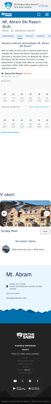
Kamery (41, 36)
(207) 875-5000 (13, 293)
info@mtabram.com (16, 298)
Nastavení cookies (25, 373)
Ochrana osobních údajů (25, 361)
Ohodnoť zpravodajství (9, 132)
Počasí (29, 36)
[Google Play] (19, 388)
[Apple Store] (34, 388)
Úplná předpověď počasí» (39, 107)
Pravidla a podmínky (25, 364)
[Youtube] (15, 381)
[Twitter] (23, 381)
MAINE (5, 31)
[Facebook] (38, 381)
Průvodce (8, 36)
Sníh (19, 36)
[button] (39, 14)
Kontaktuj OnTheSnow (25, 345)
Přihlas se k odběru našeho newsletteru (25, 354)
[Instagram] (30, 381)
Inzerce (25, 349)
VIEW (45, 231)
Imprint (25, 358)
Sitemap (25, 367)
